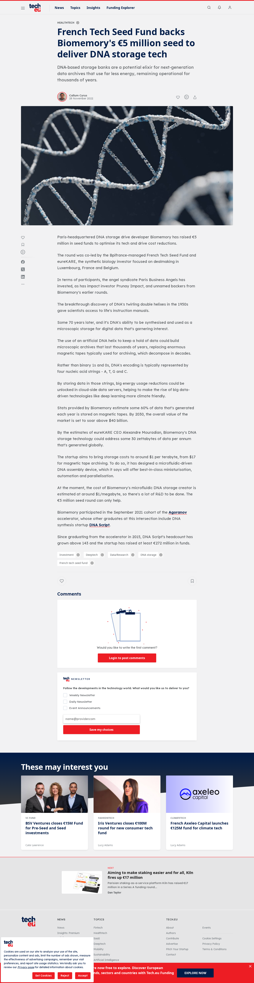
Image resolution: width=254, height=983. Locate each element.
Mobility (98, 949)
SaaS (97, 938)
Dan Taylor (114, 892)
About (170, 927)
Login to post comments (127, 658)
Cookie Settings (211, 938)
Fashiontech (106, 818)
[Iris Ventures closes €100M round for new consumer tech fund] (127, 794)
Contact (171, 954)
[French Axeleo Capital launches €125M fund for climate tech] (199, 794)
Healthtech (65, 22)
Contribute (172, 938)
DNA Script (99, 525)
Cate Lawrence (34, 845)
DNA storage (148, 555)
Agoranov (178, 512)
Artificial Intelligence (106, 960)
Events (206, 927)
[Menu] (23, 9)
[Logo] (36, 7)
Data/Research (119, 555)
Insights (93, 7)
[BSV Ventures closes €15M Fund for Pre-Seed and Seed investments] (54, 794)
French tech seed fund (74, 563)
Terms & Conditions (214, 949)
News (59, 7)
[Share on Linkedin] (23, 277)
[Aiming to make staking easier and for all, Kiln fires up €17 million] (82, 882)
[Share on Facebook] (23, 262)
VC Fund (30, 818)
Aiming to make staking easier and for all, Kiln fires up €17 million (150, 875)
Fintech (98, 927)
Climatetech (178, 818)
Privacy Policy (211, 943)
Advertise (172, 943)
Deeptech (92, 555)
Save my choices (101, 730)
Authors (171, 933)
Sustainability (102, 954)
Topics (75, 7)
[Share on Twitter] (23, 269)
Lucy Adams (105, 845)
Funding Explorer (121, 7)
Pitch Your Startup (177, 949)
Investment (67, 555)
